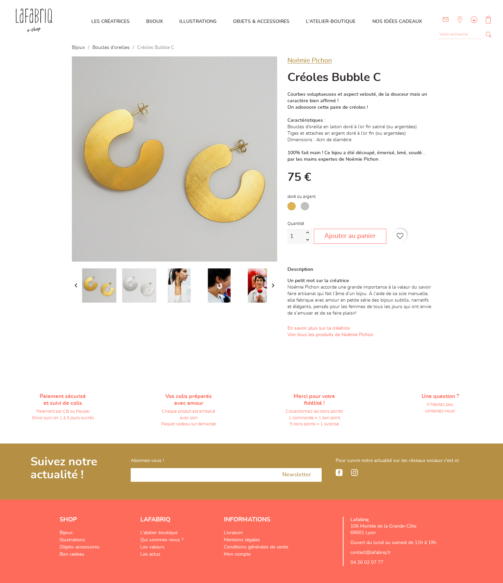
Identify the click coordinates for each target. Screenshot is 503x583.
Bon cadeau (72, 554)
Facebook (339, 472)
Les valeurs (152, 547)
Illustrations (198, 21)
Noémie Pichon (309, 60)
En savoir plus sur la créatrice (318, 328)
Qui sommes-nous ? (161, 540)
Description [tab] (300, 269)
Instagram (354, 472)
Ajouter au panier (350, 236)
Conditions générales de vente (256, 547)
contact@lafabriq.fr (370, 552)
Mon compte (237, 554)
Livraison (233, 532)
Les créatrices (110, 21)
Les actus (150, 554)
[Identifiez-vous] (473, 24)
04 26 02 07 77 (366, 562)
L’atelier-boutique (159, 532)
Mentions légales (242, 540)
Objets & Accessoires (261, 21)
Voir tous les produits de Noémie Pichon (330, 334)
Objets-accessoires (80, 547)
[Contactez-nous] (445, 19)
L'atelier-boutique (331, 21)
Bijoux (154, 21)
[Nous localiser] (459, 24)
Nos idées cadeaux (397, 21)
